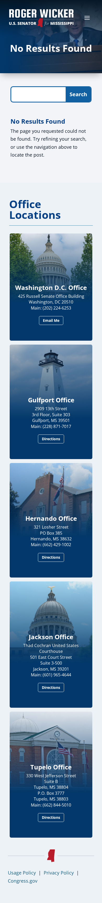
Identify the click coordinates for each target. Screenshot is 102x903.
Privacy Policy (59, 873)
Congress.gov (22, 881)
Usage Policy (22, 873)
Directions (51, 438)
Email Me (51, 320)
